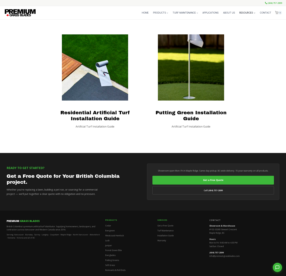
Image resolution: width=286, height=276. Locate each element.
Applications (210, 12)
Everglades (110, 255)
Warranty (161, 240)
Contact (265, 12)
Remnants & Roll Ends (115, 270)
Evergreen (110, 230)
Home (145, 12)
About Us (229, 12)
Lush (107, 240)
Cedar (108, 225)
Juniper (108, 245)
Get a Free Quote (213, 180)
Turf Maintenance (165, 230)
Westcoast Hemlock (114, 235)
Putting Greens (112, 260)
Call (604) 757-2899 (213, 190)
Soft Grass (110, 265)
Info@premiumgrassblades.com (224, 256)
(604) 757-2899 (274, 2)
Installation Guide (165, 235)
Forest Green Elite (113, 250)
